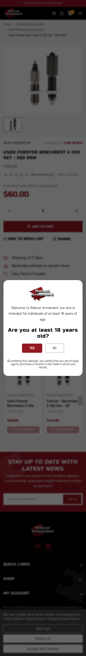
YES (32, 348)
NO (54, 348)
